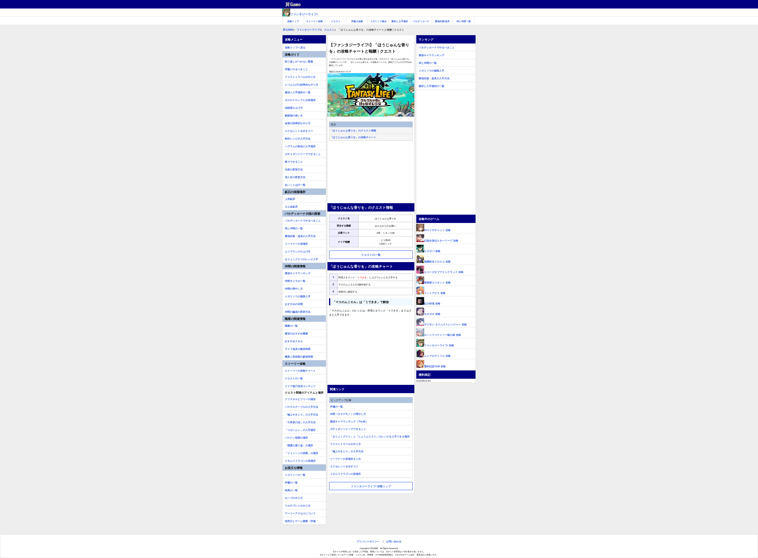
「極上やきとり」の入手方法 (346, 451)
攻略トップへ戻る (295, 46)
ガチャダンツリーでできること (348, 429)
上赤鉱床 (290, 198)
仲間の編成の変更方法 (298, 311)
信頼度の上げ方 (294, 107)
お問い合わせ (394, 541)
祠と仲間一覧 (464, 21)
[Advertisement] (370, 172)
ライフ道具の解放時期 (298, 348)
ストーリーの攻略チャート (300, 370)
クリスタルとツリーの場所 (300, 398)
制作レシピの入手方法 (298, 138)
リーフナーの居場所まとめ (345, 459)
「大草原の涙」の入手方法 (300, 421)
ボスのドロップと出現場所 (300, 99)
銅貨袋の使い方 (294, 114)
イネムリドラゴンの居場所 (345, 474)
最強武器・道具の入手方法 (300, 235)
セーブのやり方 (294, 497)
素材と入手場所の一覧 (298, 91)
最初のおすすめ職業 (296, 332)
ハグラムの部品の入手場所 (300, 145)
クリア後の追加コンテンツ (300, 385)
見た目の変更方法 (295, 176)
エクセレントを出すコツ (344, 466)
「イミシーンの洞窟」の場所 (301, 452)
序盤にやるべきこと (296, 68)
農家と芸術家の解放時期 (299, 356)
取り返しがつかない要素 (299, 60)
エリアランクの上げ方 (298, 250)
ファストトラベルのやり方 (345, 444)
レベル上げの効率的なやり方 (301, 84)
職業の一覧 (291, 325)
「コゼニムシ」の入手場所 (300, 429)
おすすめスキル (294, 340)
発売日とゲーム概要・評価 (300, 520)
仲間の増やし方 (294, 288)
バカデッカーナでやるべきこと (303, 220)
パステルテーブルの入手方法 (301, 406)
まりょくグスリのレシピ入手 (301, 258)
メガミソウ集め (378, 21)
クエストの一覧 (294, 377)
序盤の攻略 (357, 21)
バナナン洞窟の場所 (296, 437)
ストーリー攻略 (314, 21)
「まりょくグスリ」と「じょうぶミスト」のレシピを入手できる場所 (370, 436)
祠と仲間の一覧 (294, 227)
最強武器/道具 (442, 21)
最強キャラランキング (298, 272)
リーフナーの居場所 (296, 243)
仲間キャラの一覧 (295, 280)
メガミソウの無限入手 (298, 295)
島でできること (294, 161)
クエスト (336, 21)
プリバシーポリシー (368, 541)
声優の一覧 (336, 406)
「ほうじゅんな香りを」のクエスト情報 (353, 130)
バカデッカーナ (421, 21)
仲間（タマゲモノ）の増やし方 (348, 414)
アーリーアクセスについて (300, 512)
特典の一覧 (291, 489)
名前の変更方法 (294, 168)
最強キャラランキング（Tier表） (349, 421)
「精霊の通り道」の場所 (299, 444)
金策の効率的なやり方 (298, 122)
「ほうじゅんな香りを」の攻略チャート (353, 137)
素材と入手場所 (399, 21)
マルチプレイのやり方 (298, 505)
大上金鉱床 (291, 206)
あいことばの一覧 (295, 184)
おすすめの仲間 (294, 303)
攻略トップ (293, 21)
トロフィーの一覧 (295, 474)
